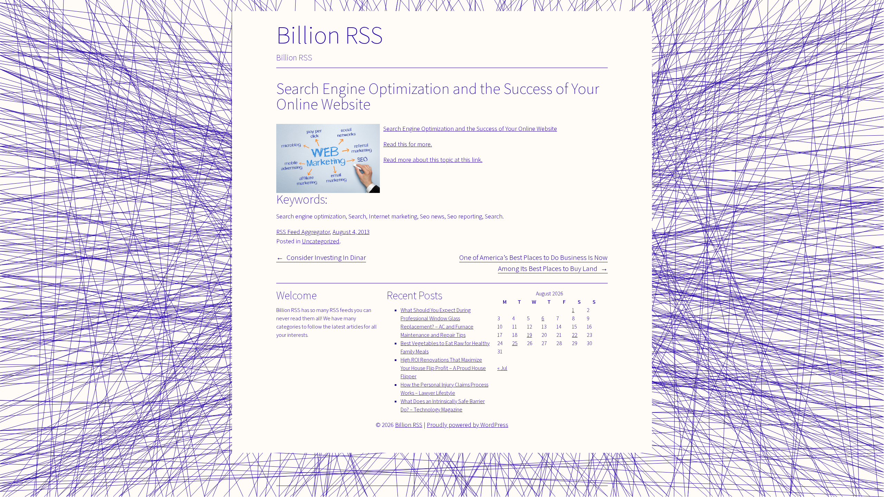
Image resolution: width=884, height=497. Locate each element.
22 (574, 335)
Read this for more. (407, 144)
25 (515, 343)
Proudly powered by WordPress (467, 425)
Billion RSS (329, 34)
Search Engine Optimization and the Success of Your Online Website (470, 129)
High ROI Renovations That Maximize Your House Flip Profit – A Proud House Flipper (443, 368)
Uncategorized (320, 241)
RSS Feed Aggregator (303, 232)
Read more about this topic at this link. (432, 160)
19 (529, 335)
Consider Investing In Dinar (326, 257)
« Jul (502, 368)
